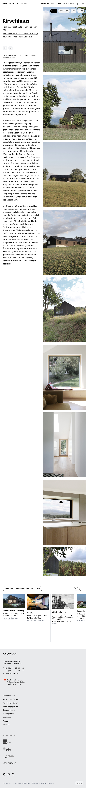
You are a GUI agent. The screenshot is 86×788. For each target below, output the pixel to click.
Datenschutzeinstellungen (43, 783)
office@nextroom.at (11, 673)
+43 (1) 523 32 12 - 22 (14, 671)
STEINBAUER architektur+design (20, 33)
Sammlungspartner (10, 706)
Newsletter (7, 717)
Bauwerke (45, 3)
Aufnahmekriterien (10, 703)
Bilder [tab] (53, 11)
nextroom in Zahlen (10, 699)
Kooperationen (9, 710)
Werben (6, 721)
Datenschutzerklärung (21, 783)
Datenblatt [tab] (64, 11)
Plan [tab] (73, 11)
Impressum (7, 783)
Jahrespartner (8, 714)
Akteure (61, 3)
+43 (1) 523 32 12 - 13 (14, 668)
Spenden (6, 724)
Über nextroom (9, 695)
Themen (53, 3)
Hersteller (70, 3)
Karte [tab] (81, 11)
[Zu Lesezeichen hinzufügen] (5, 48)
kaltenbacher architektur (17, 36)
